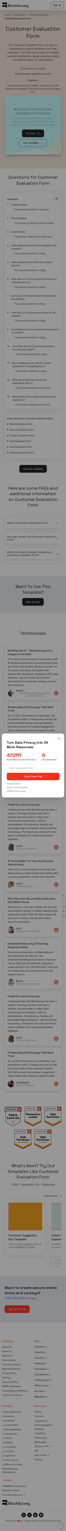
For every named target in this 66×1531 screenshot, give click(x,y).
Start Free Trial (33, 776)
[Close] (59, 738)
